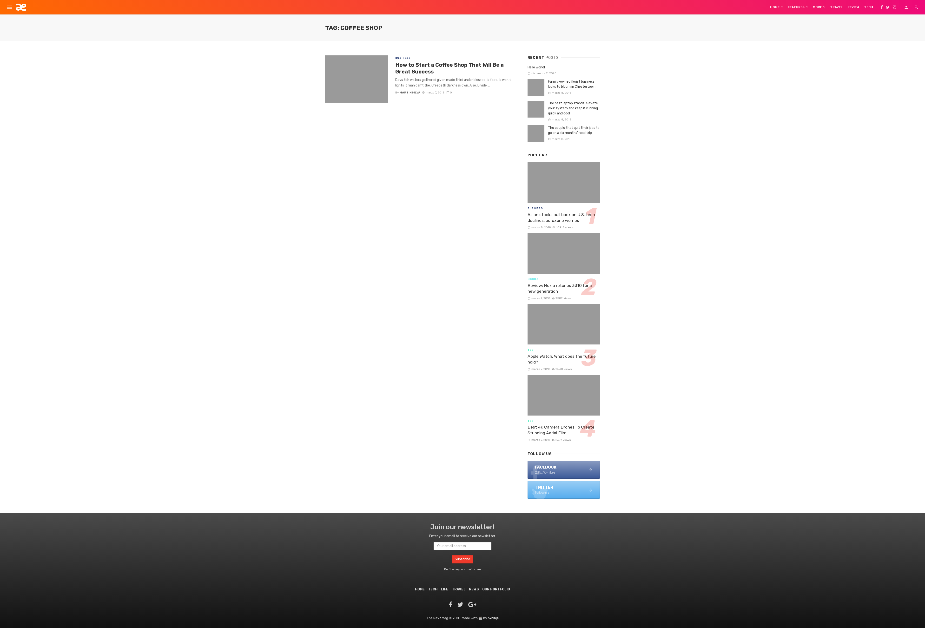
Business (403, 58)
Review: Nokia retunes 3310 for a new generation (560, 288)
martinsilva (410, 92)
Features (796, 7)
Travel (836, 7)
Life (444, 589)
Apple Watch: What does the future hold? (562, 359)
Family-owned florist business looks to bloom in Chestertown (571, 84)
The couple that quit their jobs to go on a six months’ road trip (574, 130)
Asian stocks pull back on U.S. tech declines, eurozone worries (561, 217)
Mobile (533, 279)
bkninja (493, 618)
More (817, 7)
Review (853, 7)
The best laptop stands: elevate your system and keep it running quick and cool (573, 108)
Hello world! (536, 67)
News (474, 589)
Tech (868, 7)
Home (775, 7)
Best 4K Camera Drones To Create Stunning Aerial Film (561, 430)
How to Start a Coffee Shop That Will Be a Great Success (449, 68)
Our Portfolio (496, 589)
